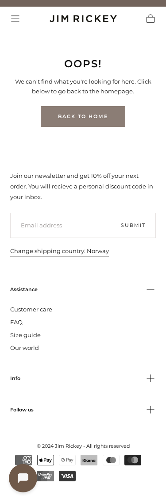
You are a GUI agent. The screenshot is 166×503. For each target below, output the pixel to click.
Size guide (25, 334)
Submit (133, 225)
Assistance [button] (24, 289)
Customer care (31, 309)
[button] (15, 19)
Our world (24, 347)
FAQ (16, 322)
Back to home (83, 116)
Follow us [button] (22, 410)
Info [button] (15, 378)
